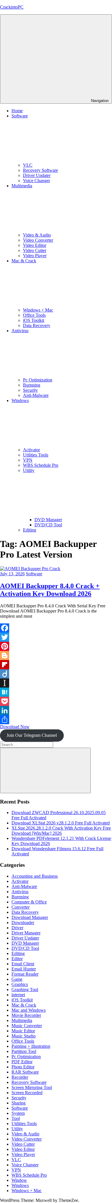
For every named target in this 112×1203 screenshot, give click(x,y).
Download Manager (29, 917)
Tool (15, 1118)
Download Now (15, 726)
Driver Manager (25, 932)
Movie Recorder (26, 1015)
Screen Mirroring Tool (31, 1087)
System (18, 1113)
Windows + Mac (38, 310)
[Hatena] (56, 692)
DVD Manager (48, 519)
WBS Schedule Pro (40, 465)
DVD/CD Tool (48, 524)
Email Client (22, 963)
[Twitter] (56, 637)
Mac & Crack (23, 1005)
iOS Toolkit (33, 320)
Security (30, 390)
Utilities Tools (35, 454)
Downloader (22, 922)
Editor (17, 958)
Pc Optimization (37, 379)
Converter (20, 907)
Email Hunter (23, 968)
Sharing (18, 1102)
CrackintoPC (12, 7)
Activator (31, 449)
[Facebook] (56, 628)
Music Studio (23, 1035)
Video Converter (38, 240)
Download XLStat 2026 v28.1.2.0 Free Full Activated (60, 822)
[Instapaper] (56, 683)
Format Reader (24, 974)
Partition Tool (23, 1051)
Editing (29, 529)
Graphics (19, 984)
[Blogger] (56, 655)
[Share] (56, 719)
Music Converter (26, 1025)
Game (16, 979)
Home (17, 110)
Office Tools (34, 315)
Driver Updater (37, 175)
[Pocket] (56, 701)
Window (19, 1180)
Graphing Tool (24, 989)
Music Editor (23, 1030)
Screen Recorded (27, 1092)
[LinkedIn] (56, 710)
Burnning (31, 385)
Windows (20, 1185)
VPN (27, 460)
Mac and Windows (28, 1010)
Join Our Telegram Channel (32, 735)
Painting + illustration (30, 1046)
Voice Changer (36, 180)
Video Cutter (34, 250)
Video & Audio (37, 235)
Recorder (19, 1077)
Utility (17, 1128)
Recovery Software (40, 170)
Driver (17, 927)
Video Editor (34, 245)
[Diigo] (56, 673)
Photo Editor (22, 1066)
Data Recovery (36, 325)
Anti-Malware (36, 395)
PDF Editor (21, 1061)
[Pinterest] (56, 646)
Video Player (35, 255)
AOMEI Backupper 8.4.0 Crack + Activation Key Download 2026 (50, 589)
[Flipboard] (56, 664)
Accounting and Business (34, 876)
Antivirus (19, 891)
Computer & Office (29, 901)
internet (18, 994)
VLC (27, 165)
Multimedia (21, 1020)
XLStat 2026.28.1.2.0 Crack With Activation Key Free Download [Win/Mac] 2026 (61, 831)
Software (34, 573)
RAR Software (25, 1072)
